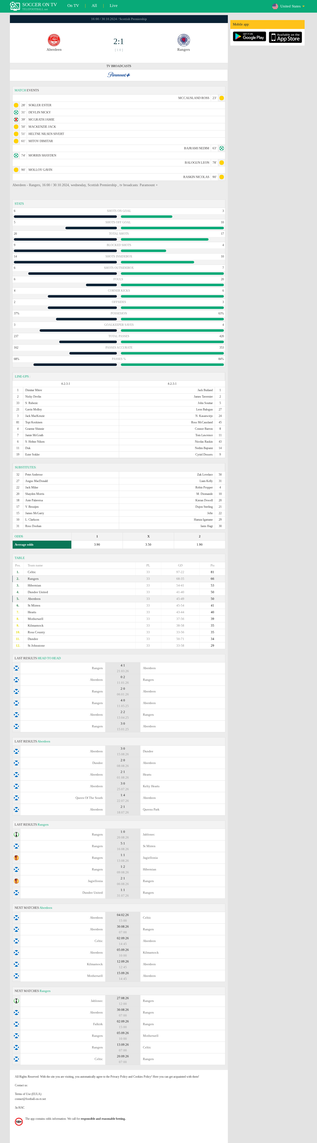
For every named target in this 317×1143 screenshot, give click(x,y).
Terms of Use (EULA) (28, 1094)
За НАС (20, 1107)
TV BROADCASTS (118, 66)
